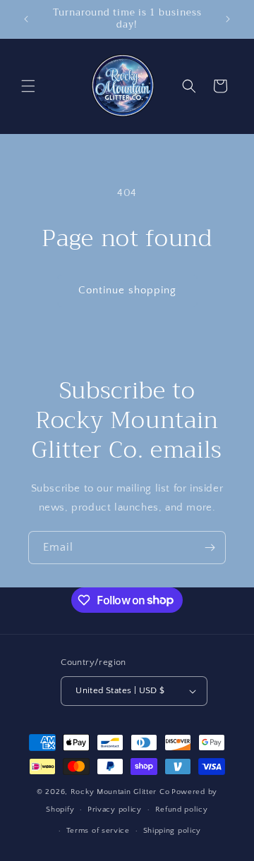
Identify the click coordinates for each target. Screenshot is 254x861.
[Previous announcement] (26, 19)
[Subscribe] (209, 547)
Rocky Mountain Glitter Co (120, 792)
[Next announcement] (227, 19)
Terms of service (98, 830)
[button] (28, 86)
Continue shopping (127, 290)
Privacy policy (114, 809)
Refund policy (181, 809)
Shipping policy (172, 830)
